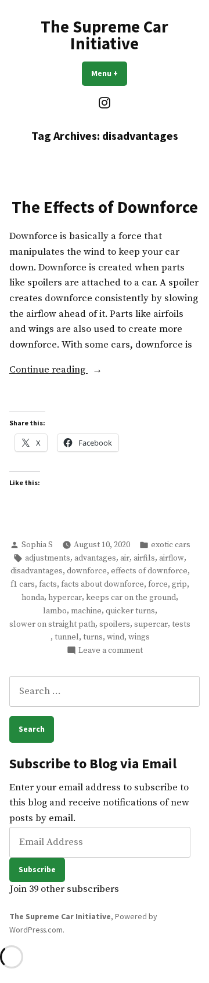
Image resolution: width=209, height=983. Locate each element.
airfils (144, 558)
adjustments (47, 558)
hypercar (65, 597)
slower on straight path (52, 624)
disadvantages (36, 571)
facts (48, 584)
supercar (151, 624)
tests (181, 624)
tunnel (67, 637)
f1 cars (22, 584)
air (124, 558)
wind (115, 637)
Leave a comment (110, 651)
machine (86, 611)
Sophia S (37, 545)
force (158, 584)
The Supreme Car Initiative (104, 35)
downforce (87, 571)
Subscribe (37, 869)
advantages (95, 558)
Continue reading (74, 370)
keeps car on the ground (131, 597)
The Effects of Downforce (105, 207)
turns (93, 637)
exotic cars (170, 545)
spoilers (114, 624)
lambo (55, 611)
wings (139, 637)
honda (32, 597)
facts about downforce (102, 584)
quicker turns (130, 611)
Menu (109, 73)
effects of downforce (149, 571)
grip (179, 584)
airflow (171, 558)
